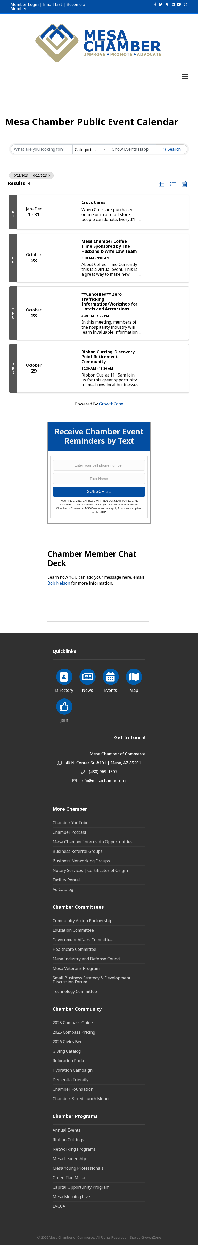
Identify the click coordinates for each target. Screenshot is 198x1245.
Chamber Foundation (73, 1089)
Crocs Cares (93, 202)
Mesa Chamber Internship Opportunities (93, 842)
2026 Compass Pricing (74, 1032)
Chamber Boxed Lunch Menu (81, 1098)
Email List (52, 4)
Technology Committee (75, 991)
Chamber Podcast (69, 832)
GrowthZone (111, 404)
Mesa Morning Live (71, 1196)
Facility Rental (66, 880)
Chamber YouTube (70, 823)
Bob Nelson (58, 583)
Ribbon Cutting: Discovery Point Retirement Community (108, 357)
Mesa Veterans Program (76, 968)
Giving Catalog (67, 1051)
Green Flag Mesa (69, 1177)
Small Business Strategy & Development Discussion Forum (91, 980)
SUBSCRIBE (99, 491)
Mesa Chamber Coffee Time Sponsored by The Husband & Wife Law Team (109, 246)
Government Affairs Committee (83, 940)
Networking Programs (74, 1149)
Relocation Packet (70, 1060)
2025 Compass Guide (73, 1022)
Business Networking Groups (81, 861)
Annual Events (66, 1130)
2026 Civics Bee (67, 1041)
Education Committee (73, 930)
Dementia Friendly (70, 1079)
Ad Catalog (63, 889)
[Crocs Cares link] (63, 212)
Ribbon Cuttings (68, 1139)
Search (174, 149)
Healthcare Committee (74, 949)
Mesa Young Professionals (78, 1168)
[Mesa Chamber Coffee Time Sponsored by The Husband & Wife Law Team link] (63, 258)
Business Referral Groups (78, 851)
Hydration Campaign (73, 1070)
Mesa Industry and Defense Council (87, 959)
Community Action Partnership (82, 921)
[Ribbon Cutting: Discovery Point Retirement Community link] (63, 368)
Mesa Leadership (69, 1158)
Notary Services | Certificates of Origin (90, 870)
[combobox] (90, 149)
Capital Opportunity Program (81, 1187)
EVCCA (59, 1206)
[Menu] (185, 77)
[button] (161, 184)
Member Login (24, 4)
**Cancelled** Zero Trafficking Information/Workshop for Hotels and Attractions (109, 302)
